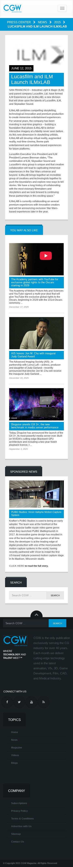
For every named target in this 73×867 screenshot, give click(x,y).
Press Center (19, 22)
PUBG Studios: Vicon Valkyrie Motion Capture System (36, 514)
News (43, 22)
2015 (57, 22)
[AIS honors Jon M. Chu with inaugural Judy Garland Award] (36, 333)
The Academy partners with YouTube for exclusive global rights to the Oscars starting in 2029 (34, 282)
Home (14, 732)
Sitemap (16, 834)
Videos (15, 755)
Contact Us (17, 841)
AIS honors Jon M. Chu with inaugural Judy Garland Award (33, 355)
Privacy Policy (19, 811)
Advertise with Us (21, 826)
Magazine (16, 747)
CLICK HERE (16, 566)
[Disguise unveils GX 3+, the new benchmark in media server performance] (36, 404)
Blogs (14, 763)
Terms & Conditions (22, 818)
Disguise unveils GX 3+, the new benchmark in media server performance (34, 426)
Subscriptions (19, 803)
